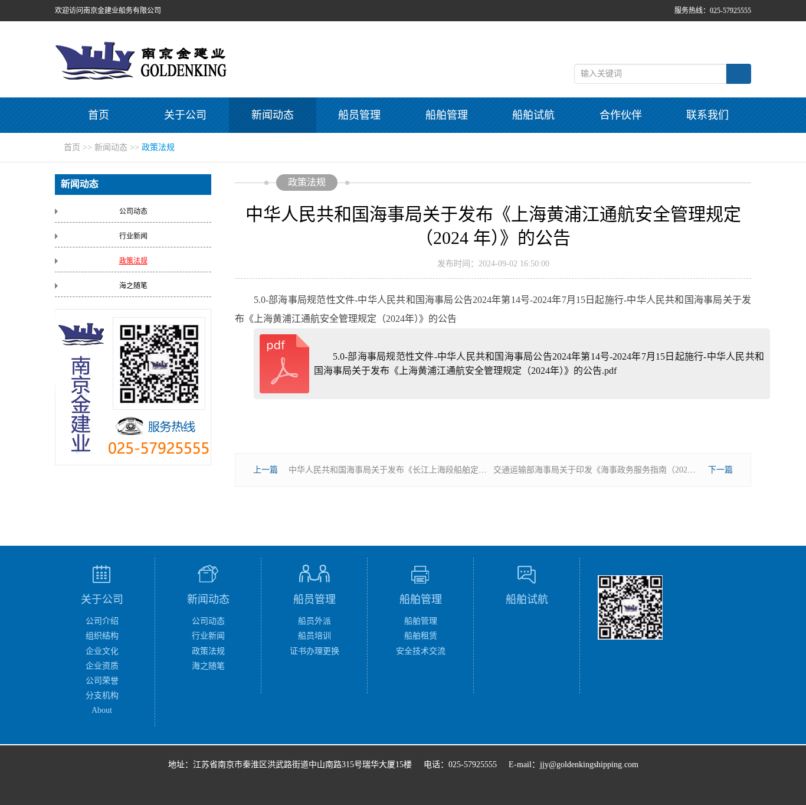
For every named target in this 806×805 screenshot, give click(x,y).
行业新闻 (133, 236)
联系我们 (707, 115)
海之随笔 (133, 286)
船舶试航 (533, 115)
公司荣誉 (102, 680)
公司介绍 (102, 621)
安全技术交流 (420, 651)
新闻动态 (272, 115)
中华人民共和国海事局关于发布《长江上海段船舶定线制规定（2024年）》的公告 (435, 469)
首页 (98, 115)
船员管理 (359, 115)
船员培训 (314, 635)
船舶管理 (446, 115)
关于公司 (185, 115)
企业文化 (102, 651)
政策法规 (158, 147)
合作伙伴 (620, 115)
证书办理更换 (314, 651)
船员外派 (314, 621)
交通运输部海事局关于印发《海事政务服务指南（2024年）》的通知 (615, 469)
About (101, 710)
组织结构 (102, 635)
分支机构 (102, 695)
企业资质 (102, 665)
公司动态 (133, 211)
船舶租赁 (420, 635)
